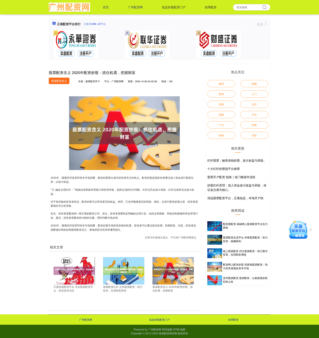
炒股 (254, 125)
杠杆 (254, 104)
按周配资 (211, 7)
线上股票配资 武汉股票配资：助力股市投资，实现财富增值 (245, 252)
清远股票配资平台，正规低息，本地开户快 (235, 198)
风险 (221, 104)
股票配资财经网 (168, 333)
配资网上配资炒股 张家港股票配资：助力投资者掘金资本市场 (245, 266)
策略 (221, 114)
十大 (221, 125)
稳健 (254, 83)
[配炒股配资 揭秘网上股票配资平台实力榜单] (214, 226)
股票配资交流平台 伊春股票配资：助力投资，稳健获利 (245, 239)
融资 (221, 83)
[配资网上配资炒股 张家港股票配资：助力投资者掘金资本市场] (214, 267)
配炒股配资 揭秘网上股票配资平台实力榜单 (245, 225)
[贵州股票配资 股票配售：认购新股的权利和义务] (214, 280)
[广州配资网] (69, 7)
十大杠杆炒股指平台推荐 (223, 169)
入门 (254, 94)
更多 (260, 24)
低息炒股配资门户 (174, 7)
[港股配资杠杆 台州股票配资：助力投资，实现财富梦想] (123, 270)
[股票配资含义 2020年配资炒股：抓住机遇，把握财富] (173, 270)
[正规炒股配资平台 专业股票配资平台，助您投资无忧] (74, 270)
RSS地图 (167, 329)
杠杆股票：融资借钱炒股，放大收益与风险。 (236, 160)
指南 (221, 135)
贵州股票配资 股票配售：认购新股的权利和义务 (245, 279)
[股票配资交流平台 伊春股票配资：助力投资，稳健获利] (214, 240)
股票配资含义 (59, 81)
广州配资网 (135, 7)
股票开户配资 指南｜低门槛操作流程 (231, 177)
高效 (254, 135)
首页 (106, 7)
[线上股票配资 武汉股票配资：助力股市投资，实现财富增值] (214, 253)
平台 (254, 114)
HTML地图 (179, 329)
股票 (221, 94)
